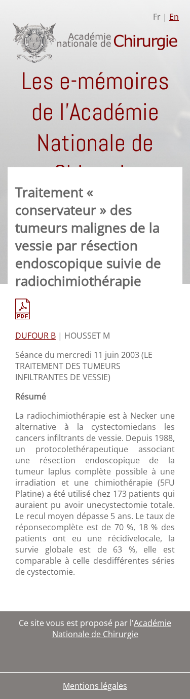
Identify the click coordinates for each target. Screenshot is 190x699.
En (174, 16)
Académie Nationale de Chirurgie (112, 628)
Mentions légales (95, 685)
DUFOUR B (35, 335)
